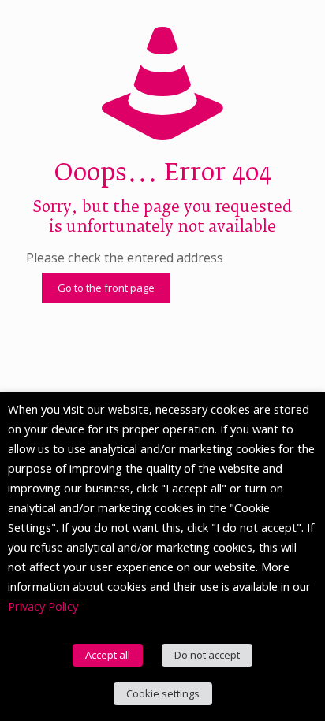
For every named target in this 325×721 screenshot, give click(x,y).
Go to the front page (106, 288)
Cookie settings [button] (163, 693)
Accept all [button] (107, 655)
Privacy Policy (43, 606)
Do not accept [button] (207, 655)
